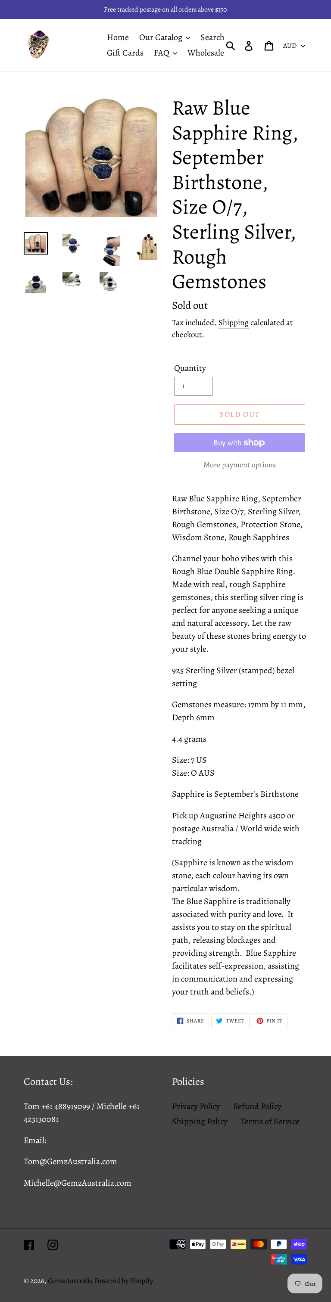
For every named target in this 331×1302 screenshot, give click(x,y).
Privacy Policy (196, 1106)
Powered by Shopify (123, 1281)
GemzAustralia (71, 1281)
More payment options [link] (239, 465)
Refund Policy (257, 1106)
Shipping (234, 322)
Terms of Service (270, 1121)
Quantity (190, 368)
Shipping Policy (200, 1121)
